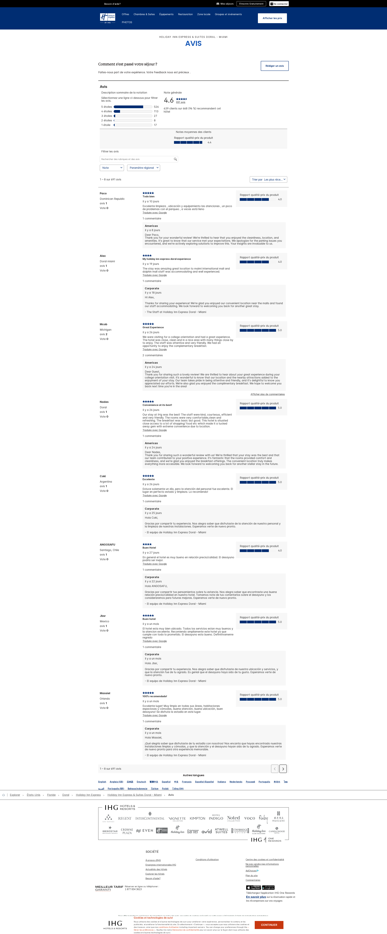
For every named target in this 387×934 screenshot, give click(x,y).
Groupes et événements (228, 14)
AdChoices (251, 870)
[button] (279, 3)
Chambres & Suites (144, 14)
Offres (125, 14)
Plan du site (252, 875)
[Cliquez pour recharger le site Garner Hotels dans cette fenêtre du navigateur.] (193, 830)
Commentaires (253, 880)
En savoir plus (256, 896)
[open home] (4, 795)
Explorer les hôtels (155, 874)
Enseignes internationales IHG (161, 864)
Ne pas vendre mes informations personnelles (262, 865)
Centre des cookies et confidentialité (265, 859)
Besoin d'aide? (112, 4)
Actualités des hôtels (156, 869)
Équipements (166, 14)
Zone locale (203, 14)
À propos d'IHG (153, 860)
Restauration (185, 14)
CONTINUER (269, 925)
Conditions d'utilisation (207, 859)
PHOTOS (127, 22)
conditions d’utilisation (169, 927)
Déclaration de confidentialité (185, 929)
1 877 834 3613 (133, 889)
